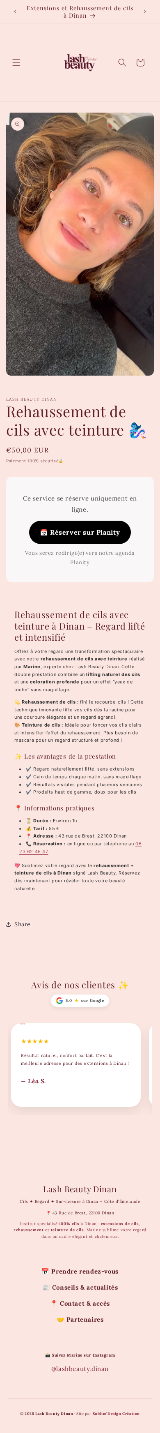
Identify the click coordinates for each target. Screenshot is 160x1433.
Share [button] (22, 924)
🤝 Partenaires (80, 1319)
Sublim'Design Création (116, 1413)
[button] (16, 62)
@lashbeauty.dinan (80, 1369)
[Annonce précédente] (15, 11)
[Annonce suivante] (145, 11)
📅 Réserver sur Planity (80, 532)
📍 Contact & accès (80, 1303)
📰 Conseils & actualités (80, 1287)
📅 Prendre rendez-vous (80, 1271)
